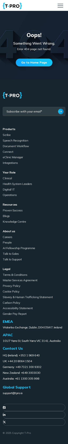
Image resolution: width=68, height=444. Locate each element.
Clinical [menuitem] (7, 178)
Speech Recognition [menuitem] (15, 140)
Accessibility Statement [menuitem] (18, 308)
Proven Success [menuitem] (12, 210)
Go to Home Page (34, 62)
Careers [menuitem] (7, 237)
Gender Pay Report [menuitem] (15, 314)
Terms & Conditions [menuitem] (15, 275)
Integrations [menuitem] (10, 163)
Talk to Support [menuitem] (12, 259)
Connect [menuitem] (8, 152)
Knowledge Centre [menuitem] (14, 221)
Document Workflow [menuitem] (16, 146)
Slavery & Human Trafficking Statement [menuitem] (28, 297)
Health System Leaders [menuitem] (17, 184)
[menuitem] (34, 407)
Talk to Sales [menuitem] (11, 253)
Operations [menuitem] (10, 195)
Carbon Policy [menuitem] (11, 302)
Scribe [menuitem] (7, 135)
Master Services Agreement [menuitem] (20, 280)
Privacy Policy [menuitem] (11, 286)
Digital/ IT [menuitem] (9, 189)
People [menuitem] (7, 242)
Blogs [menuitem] (6, 216)
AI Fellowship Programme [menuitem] (19, 248)
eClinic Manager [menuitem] (13, 157)
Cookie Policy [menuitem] (11, 291)
